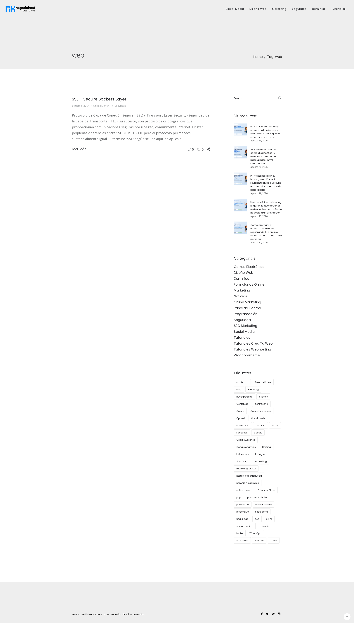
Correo (240, 411)
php (238, 497)
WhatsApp (255, 533)
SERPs (269, 518)
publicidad (242, 504)
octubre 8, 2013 (80, 105)
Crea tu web (258, 418)
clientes (263, 396)
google (258, 432)
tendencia (264, 526)
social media (243, 526)
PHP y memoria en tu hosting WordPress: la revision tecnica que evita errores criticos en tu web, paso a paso (266, 183)
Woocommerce (247, 355)
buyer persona (244, 396)
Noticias (240, 296)
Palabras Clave (266, 490)
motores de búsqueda (249, 475)
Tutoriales (338, 9)
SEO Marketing (245, 325)
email (275, 425)
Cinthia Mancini (101, 105)
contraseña (261, 403)
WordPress (242, 540)
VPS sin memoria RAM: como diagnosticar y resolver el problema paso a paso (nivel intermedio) (263, 156)
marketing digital (246, 468)
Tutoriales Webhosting (252, 349)
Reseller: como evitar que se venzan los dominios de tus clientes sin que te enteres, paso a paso (265, 132)
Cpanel (240, 418)
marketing (261, 461)
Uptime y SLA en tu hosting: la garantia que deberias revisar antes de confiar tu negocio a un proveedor (266, 207)
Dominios (319, 9)
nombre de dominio (247, 483)
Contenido (242, 403)
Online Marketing (247, 302)
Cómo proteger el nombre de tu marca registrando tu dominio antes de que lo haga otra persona (266, 232)
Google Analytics (246, 447)
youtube (259, 540)
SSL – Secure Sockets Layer (99, 99)
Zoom (273, 540)
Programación (245, 314)
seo (257, 518)
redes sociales (263, 504)
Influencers (242, 454)
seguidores (261, 511)
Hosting (266, 447)
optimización (243, 490)
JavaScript (242, 461)
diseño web (242, 425)
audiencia (242, 382)
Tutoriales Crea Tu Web (253, 343)
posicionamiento (257, 497)
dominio (260, 425)
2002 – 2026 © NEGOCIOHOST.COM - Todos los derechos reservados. (108, 614)
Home (258, 56)
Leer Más (79, 149)
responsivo (242, 511)
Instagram (261, 454)
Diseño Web (258, 9)
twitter (239, 533)
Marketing (279, 9)
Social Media (235, 9)
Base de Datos (263, 382)
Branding (253, 389)
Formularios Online (249, 284)
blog (239, 389)
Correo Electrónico (249, 266)
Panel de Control (247, 308)
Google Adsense (245, 439)
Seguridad (299, 9)
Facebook (241, 432)
